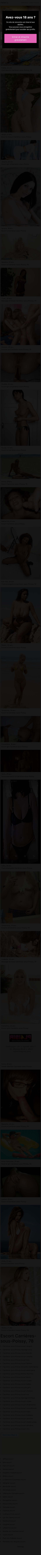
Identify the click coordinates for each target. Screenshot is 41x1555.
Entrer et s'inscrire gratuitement (20, 38)
